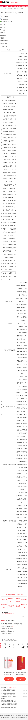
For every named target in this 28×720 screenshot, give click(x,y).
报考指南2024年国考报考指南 (7, 631)
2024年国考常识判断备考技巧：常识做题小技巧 (9, 696)
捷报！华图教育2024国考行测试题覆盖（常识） (9, 700)
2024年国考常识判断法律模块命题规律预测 (9, 694)
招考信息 (6, 6)
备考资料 (19, 6)
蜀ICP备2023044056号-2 (5, 717)
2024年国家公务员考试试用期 (8, 613)
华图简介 (1, 715)
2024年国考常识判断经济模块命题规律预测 (9, 693)
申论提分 (2, 27)
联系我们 (16, 715)
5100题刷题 (3, 35)
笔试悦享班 (11, 606)
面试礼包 (2, 30)
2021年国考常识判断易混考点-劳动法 (10, 639)
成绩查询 (2, 32)
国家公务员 (2, 6)
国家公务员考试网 (13, 8)
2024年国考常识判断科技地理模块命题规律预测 (9, 704)
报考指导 (15, 6)
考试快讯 (10, 6)
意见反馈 (23, 715)
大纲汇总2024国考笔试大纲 (7, 633)
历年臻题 (18, 606)
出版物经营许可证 (24, 717)
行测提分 (2, 24)
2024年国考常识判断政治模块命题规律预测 (9, 689)
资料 (18, 8)
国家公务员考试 (15, 2)
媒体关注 (12, 715)
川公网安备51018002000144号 (15, 717)
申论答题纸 (24, 599)
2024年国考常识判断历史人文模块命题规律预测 (9, 690)
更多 (24, 646)
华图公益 (8, 715)
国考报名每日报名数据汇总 (7, 628)
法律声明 (19, 715)
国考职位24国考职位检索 (6, 630)
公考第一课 (4, 599)
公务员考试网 (7, 8)
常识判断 (21, 8)
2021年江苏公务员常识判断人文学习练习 (10, 640)
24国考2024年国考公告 (6, 626)
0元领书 (2, 38)
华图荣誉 (5, 715)
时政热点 (23, 6)
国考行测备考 (9, 687)
